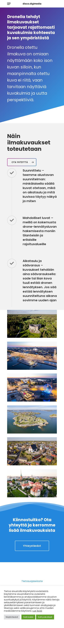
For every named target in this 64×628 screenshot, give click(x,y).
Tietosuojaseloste (32, 581)
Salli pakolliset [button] (45, 617)
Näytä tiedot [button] (12, 617)
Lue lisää (37, 610)
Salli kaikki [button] (28, 617)
